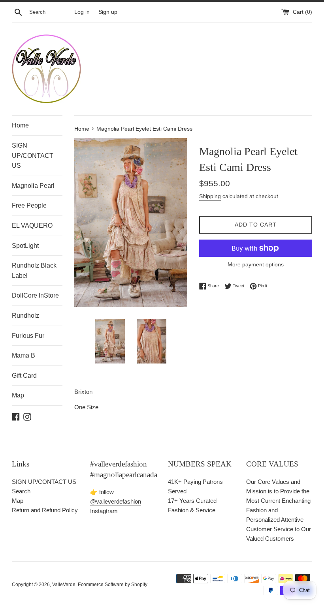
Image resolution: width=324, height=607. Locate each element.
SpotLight (25, 245)
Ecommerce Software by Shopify (112, 584)
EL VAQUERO (32, 225)
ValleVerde (63, 584)
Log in (82, 12)
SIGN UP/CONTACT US (32, 155)
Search (21, 491)
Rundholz (25, 315)
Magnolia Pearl (33, 185)
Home (20, 125)
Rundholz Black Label (34, 270)
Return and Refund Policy (45, 510)
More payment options (256, 264)
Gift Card (24, 375)
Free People (29, 205)
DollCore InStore (35, 295)
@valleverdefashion (115, 501)
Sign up (107, 12)
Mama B (23, 355)
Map (18, 395)
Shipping (210, 196)
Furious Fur (28, 335)
